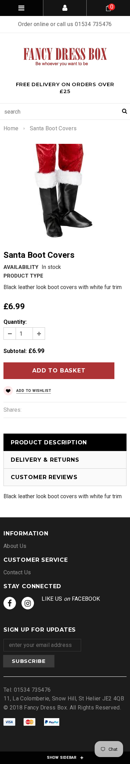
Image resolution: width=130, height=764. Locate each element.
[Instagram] (27, 603)
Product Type (23, 276)
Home (10, 128)
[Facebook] (9, 603)
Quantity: (15, 322)
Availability (20, 267)
